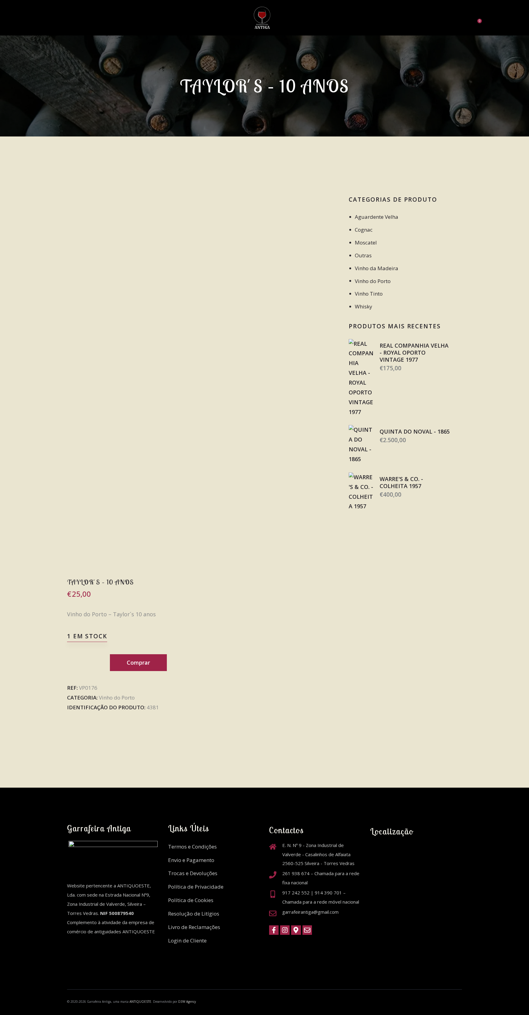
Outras (363, 255)
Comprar (138, 662)
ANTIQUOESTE (140, 1001)
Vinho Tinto (369, 293)
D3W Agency (187, 1001)
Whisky (363, 306)
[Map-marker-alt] (296, 930)
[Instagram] (285, 930)
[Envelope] (307, 930)
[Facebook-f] (274, 930)
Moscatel (366, 242)
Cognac (364, 229)
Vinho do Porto (117, 697)
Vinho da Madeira (376, 268)
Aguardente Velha (376, 216)
